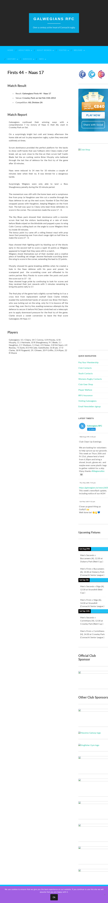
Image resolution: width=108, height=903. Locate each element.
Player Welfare (85, 390)
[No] (104, 894)
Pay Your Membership (88, 362)
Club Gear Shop (85, 384)
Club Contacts (85, 368)
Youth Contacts (85, 374)
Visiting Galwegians (87, 401)
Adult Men (24, 50)
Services (27, 59)
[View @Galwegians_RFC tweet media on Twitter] (81, 474)
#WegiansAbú (98, 471)
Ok (54, 897)
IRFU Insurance (85, 395)
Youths (63, 50)
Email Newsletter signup (89, 406)
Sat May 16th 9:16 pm (87, 501)
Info (41, 59)
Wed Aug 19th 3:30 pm (88, 437)
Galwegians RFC (54, 19)
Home (10, 50)
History (12, 59)
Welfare (78, 50)
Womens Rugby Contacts (90, 379)
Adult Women (44, 50)
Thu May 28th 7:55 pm (88, 483)
